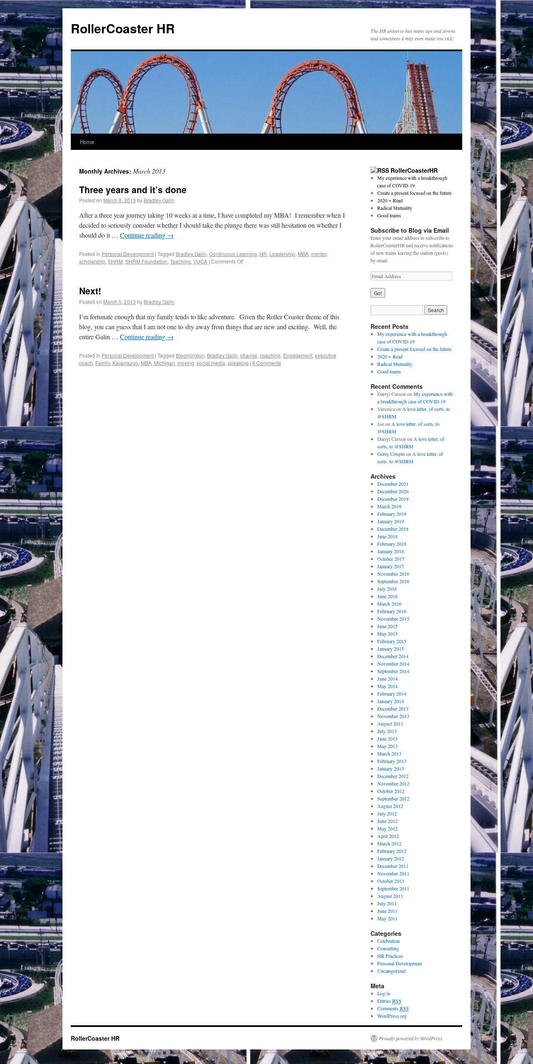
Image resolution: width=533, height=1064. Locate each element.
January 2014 (390, 701)
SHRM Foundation (146, 261)
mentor (318, 253)
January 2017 (390, 566)
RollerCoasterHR (414, 170)
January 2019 (390, 521)
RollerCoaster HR (123, 28)
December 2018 (392, 528)
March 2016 (389, 603)
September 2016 (393, 581)
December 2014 (392, 656)
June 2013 (387, 738)
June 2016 (387, 596)
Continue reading (147, 235)
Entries (389, 1000)
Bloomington (190, 355)
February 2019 (391, 513)
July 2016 (387, 588)
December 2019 (392, 498)
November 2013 (393, 716)
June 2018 (387, 536)
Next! (90, 290)
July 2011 (387, 903)
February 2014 (391, 693)
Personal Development (128, 253)
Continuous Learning (233, 253)
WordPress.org (392, 1015)
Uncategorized (391, 970)
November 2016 (393, 573)
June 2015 (387, 626)
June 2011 (387, 910)
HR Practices (390, 955)
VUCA (200, 261)
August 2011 (390, 895)
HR (263, 253)
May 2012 (387, 828)
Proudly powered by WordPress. (411, 1038)
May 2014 (387, 686)
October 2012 (390, 791)
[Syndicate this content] (380, 170)
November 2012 (393, 783)
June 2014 (387, 678)
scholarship (92, 261)
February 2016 (391, 611)
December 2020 (392, 491)
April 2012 (388, 836)
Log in (383, 993)
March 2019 (389, 506)
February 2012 (391, 851)
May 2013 (387, 746)
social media (211, 362)
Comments (393, 1008)
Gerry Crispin (391, 453)
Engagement (297, 355)
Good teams (389, 215)
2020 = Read (390, 200)
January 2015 (390, 648)
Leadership (282, 253)
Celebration (388, 940)
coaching (270, 355)
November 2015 (393, 618)
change (248, 355)
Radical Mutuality (394, 207)
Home (87, 142)
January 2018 (390, 551)
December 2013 (392, 708)
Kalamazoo (125, 362)
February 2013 (391, 761)
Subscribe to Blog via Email (410, 230)
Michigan (164, 362)
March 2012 (389, 843)
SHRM (115, 261)
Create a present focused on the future (414, 192)
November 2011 (393, 873)
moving (185, 362)
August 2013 (390, 723)
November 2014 (393, 663)
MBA (303, 253)
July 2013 (387, 731)
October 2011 (390, 881)
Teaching (180, 261)
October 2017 (390, 558)
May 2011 (387, 918)
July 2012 (387, 813)
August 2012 (390, 806)
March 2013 (389, 753)
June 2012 (387, 821)
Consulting (388, 948)
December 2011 (392, 866)
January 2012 (390, 858)
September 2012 (393, 798)
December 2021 (392, 483)
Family (102, 362)
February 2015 (391, 641)
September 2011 (393, 888)
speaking (238, 362)
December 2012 (392, 776)
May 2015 (387, 633)
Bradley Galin (159, 200)
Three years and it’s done (133, 189)
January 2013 (390, 768)
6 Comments (266, 362)
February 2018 (391, 543)
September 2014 (393, 671)
